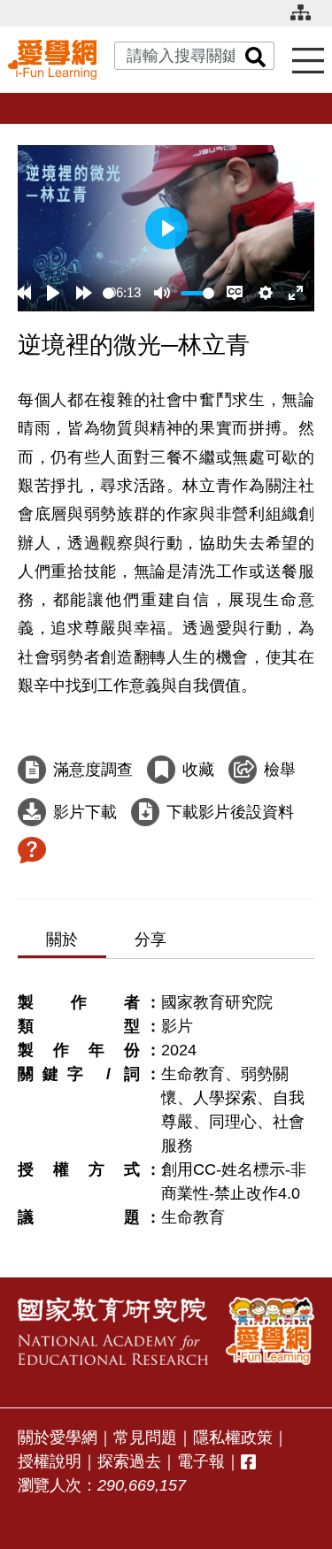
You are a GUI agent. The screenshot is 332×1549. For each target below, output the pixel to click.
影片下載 (85, 812)
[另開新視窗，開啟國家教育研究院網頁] (113, 1330)
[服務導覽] (308, 59)
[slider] (108, 293)
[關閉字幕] (234, 293)
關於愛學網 (57, 1437)
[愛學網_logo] (52, 59)
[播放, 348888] (53, 293)
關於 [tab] (62, 939)
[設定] (265, 293)
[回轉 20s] (23, 293)
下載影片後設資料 (230, 812)
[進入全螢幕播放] (296, 293)
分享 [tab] (150, 939)
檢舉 (280, 769)
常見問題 (145, 1437)
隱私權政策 (233, 1437)
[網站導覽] (307, 19)
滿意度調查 (93, 769)
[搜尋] (256, 55)
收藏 (198, 769)
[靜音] (162, 293)
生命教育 (193, 1217)
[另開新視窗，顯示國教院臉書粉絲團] (248, 1461)
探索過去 (129, 1461)
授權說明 (49, 1461)
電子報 (201, 1461)
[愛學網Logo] (270, 1330)
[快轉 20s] (84, 293)
